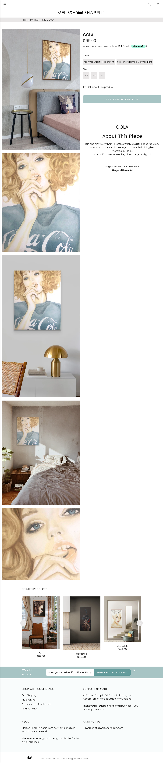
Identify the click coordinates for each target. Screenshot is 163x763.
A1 (102, 75)
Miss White (122, 646)
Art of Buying (29, 695)
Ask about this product (100, 87)
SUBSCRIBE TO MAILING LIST (112, 672)
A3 (86, 75)
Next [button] (140, 623)
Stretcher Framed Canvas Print (134, 61)
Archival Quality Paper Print (99, 61)
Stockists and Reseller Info (36, 704)
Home (25, 19)
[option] (40, 624)
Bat (41, 653)
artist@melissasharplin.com (107, 728)
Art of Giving (28, 699)
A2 (94, 75)
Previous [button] (23, 623)
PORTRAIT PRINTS (38, 19)
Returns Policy (29, 708)
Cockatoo (81, 653)
